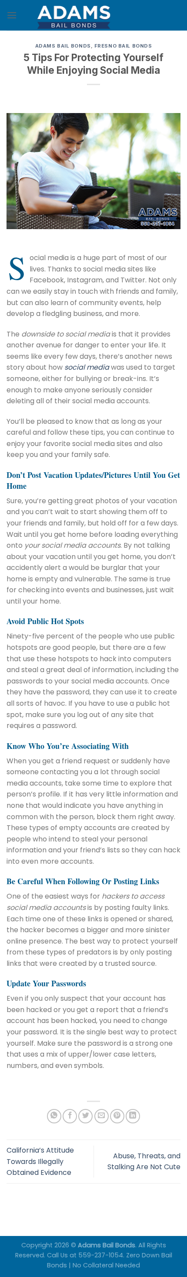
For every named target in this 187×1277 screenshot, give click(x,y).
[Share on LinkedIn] (133, 1116)
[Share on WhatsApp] (54, 1116)
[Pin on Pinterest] (117, 1116)
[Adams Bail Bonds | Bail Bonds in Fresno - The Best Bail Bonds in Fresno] (93, 15)
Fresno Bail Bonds (123, 46)
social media (86, 367)
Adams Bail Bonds (63, 46)
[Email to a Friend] (101, 1116)
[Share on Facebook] (70, 1116)
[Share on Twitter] (85, 1116)
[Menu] (12, 15)
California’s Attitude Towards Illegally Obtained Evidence (40, 1161)
